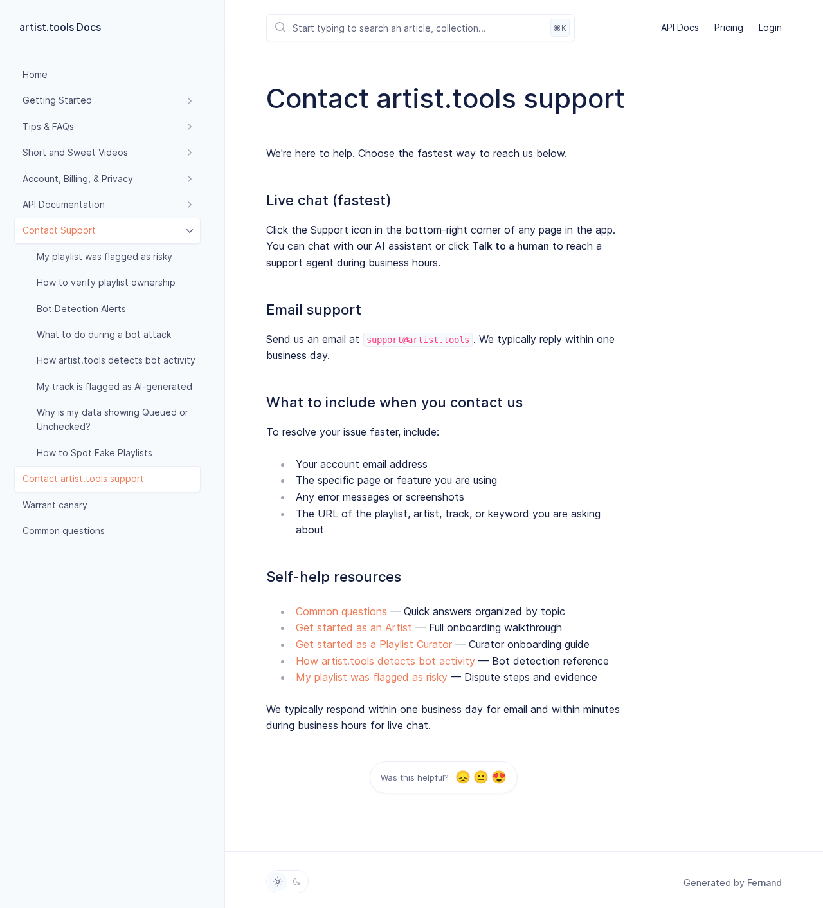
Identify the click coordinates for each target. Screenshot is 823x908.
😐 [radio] (481, 777)
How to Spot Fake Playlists (94, 452)
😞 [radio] (463, 777)
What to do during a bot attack (104, 334)
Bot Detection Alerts (81, 308)
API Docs (680, 27)
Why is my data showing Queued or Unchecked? (112, 419)
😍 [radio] (499, 777)
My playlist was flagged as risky (104, 256)
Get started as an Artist (354, 627)
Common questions (64, 530)
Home (35, 74)
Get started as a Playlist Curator (374, 644)
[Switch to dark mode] (297, 881)
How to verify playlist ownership (106, 282)
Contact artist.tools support (83, 478)
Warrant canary (55, 504)
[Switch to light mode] (277, 881)
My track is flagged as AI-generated (114, 386)
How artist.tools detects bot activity (116, 360)
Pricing (728, 27)
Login (770, 27)
